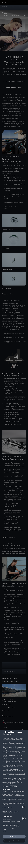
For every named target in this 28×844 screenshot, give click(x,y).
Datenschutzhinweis (6, 786)
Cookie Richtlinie (13, 785)
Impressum (15, 786)
